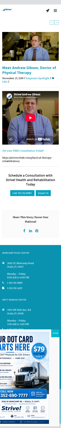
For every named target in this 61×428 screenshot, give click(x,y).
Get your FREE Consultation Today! (23, 150)
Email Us (43, 193)
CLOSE (55, 333)
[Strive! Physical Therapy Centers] (7, 9)
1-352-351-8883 (15, 282)
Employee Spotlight (37, 78)
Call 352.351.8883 (22, 193)
